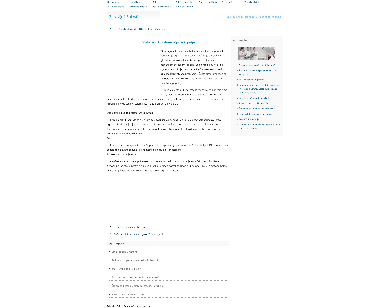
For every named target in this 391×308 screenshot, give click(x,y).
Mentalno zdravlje (139, 6)
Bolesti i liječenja (184, 2)
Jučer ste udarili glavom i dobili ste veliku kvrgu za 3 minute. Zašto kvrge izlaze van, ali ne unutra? (259, 89)
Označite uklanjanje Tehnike (130, 227)
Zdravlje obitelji (251, 2)
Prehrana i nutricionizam (228, 4)
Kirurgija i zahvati (184, 6)
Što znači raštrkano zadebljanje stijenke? (135, 277)
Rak (155, 2)
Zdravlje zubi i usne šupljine (208, 4)
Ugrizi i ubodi (136, 2)
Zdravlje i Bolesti (123, 16)
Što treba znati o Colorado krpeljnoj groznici (137, 285)
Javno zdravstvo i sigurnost (162, 8)
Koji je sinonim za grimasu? (252, 79)
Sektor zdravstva (115, 6)
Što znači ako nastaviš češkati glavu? (257, 108)
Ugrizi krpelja (161, 29)
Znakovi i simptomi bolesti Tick (254, 103)
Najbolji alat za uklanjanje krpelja (130, 294)
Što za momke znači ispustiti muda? (257, 65)
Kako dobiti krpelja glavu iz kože (255, 114)
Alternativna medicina (113, 4)
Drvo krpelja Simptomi (124, 251)
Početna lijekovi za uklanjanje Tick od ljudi (138, 234)
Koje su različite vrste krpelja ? (254, 98)
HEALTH (111, 29)
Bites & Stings (146, 29)
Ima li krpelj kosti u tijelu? (126, 268)
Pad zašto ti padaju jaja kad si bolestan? (134, 260)
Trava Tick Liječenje (249, 119)
